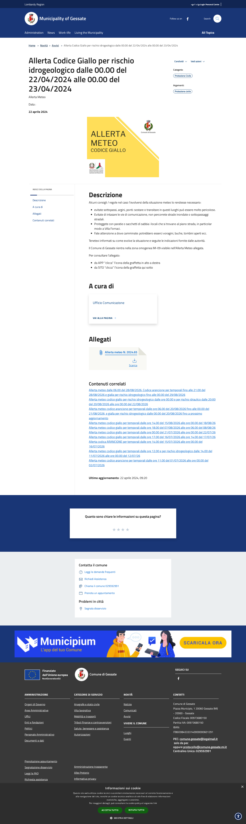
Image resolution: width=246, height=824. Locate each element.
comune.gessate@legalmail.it (199, 739)
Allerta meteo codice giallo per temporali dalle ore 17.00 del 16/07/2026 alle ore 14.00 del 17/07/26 (152, 437)
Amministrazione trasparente (91, 767)
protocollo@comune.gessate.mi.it (205, 747)
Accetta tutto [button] (110, 810)
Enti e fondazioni (34, 722)
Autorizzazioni (82, 734)
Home (32, 45)
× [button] (242, 787)
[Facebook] (186, 18)
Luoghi (127, 733)
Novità (44, 45)
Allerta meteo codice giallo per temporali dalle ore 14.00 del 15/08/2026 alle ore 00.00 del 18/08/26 (152, 423)
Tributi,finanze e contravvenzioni (92, 722)
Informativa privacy (85, 779)
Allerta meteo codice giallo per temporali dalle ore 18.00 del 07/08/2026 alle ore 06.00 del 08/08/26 (152, 427)
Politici (28, 728)
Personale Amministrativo (39, 734)
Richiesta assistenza (36, 779)
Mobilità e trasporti (85, 716)
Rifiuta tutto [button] (136, 810)
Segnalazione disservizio (38, 767)
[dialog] (123, 803)
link (155, 803)
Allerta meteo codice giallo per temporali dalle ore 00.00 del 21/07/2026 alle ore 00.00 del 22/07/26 (152, 432)
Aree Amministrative (36, 710)
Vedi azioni (196, 61)
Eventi (127, 739)
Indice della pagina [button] (42, 189)
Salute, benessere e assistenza (91, 728)
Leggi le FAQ (32, 773)
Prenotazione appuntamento (41, 761)
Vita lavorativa (82, 710)
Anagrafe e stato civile (87, 704)
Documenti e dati (34, 740)
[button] (122, 818)
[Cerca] (217, 19)
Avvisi (55, 45)
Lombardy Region (34, 4)
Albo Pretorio (81, 773)
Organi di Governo (35, 704)
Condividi (179, 61)
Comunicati (130, 710)
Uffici (27, 716)
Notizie (128, 704)
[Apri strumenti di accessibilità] (238, 816)
